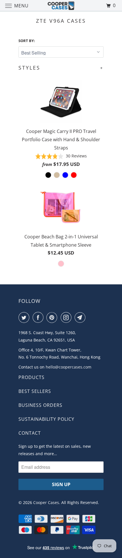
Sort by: (26, 40)
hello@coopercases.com (68, 367)
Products (31, 377)
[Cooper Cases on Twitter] (24, 317)
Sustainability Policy (46, 419)
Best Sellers (34, 391)
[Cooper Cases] (61, 5)
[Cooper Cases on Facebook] (39, 317)
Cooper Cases (46, 502)
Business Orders (40, 405)
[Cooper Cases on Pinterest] (53, 317)
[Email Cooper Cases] (81, 317)
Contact (29, 433)
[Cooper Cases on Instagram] (67, 317)
